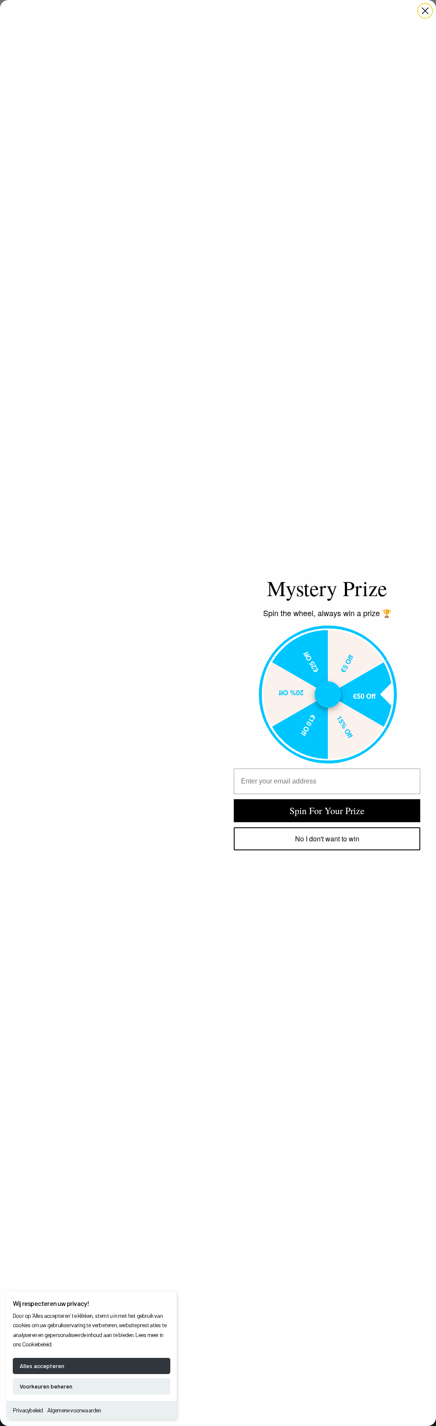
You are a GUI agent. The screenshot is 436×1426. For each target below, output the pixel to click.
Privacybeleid (28, 1410)
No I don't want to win (327, 839)
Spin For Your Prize (327, 810)
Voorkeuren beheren (46, 1386)
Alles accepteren (42, 1365)
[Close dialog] (425, 10)
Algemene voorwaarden (74, 1410)
